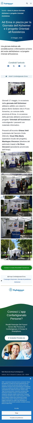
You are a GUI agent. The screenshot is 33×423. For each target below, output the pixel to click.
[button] (30, 379)
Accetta (16, 408)
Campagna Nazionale (10, 279)
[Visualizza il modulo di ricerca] (27, 3)
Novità (4, 10)
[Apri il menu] (30, 3)
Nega (16, 413)
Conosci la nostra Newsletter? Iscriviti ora (16, 267)
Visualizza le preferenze (16, 417)
